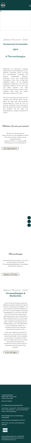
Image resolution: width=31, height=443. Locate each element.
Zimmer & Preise (10, 274)
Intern (13, 439)
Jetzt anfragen (11, 352)
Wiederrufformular (6, 439)
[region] (15, 20)
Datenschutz (20, 438)
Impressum (13, 438)
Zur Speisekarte (10, 148)
